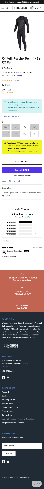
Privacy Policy (7, 411)
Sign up (8, 453)
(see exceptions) (33, 2)
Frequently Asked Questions (13, 422)
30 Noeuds (11, 478)
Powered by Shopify (22, 478)
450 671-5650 (8, 371)
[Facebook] (3, 377)
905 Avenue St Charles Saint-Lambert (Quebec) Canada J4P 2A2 (15, 363)
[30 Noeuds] (20, 8)
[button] (11, 222)
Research (5, 392)
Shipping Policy (8, 399)
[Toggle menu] (2, 8)
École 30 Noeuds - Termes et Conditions (18, 419)
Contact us (6, 396)
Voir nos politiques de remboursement (22, 151)
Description (6, 188)
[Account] (36, 8)
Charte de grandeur (10, 116)
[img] (7, 247)
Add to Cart (22, 161)
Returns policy (7, 403)
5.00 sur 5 (28, 214)
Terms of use (7, 415)
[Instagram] (8, 377)
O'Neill (7, 85)
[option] (22, 33)
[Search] (8, 8)
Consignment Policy (10, 407)
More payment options (22, 176)
